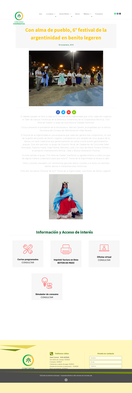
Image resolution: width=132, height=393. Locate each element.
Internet (77, 14)
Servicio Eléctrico (64, 14)
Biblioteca (86, 14)
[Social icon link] (115, 13)
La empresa (49, 14)
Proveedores (99, 14)
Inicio (40, 14)
